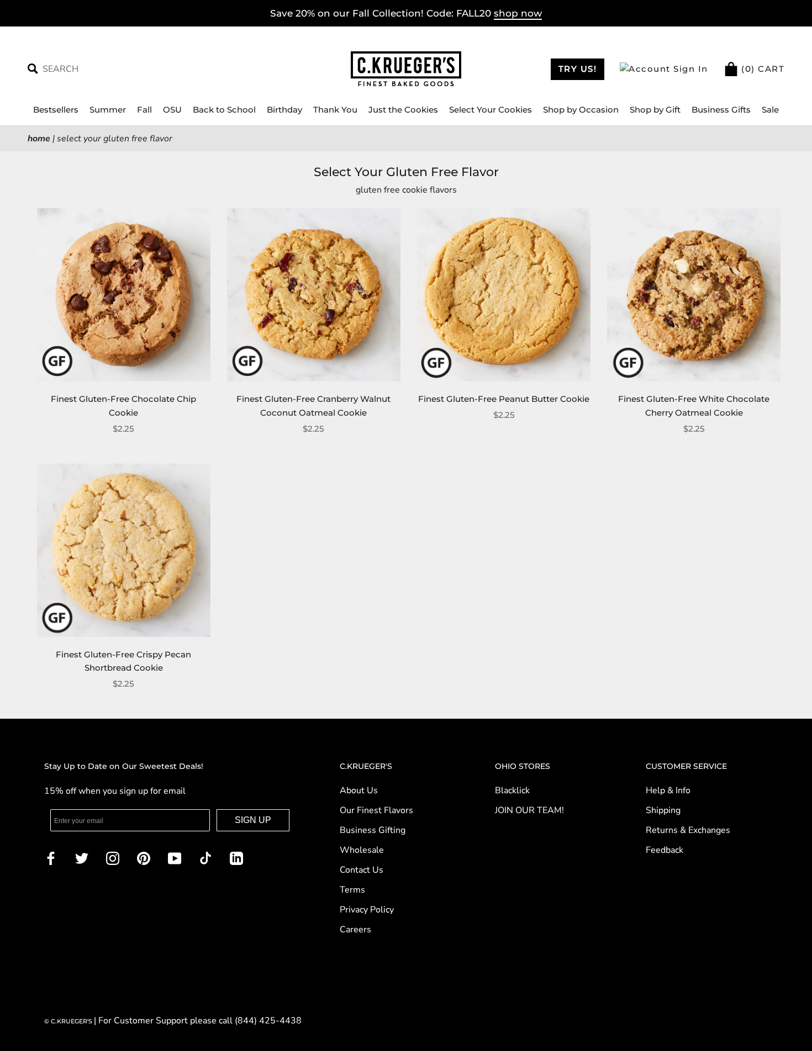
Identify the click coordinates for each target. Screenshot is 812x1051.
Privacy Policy (367, 910)
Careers (355, 929)
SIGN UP (253, 820)
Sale (770, 109)
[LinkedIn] (236, 858)
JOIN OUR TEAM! (529, 810)
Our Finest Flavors (376, 810)
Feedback (664, 850)
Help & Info (668, 790)
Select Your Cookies (490, 109)
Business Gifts (721, 109)
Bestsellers (55, 109)
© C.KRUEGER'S (69, 1021)
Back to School (224, 109)
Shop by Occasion (581, 109)
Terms (352, 890)
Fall (144, 109)
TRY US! (577, 68)
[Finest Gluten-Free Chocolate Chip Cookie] (123, 294)
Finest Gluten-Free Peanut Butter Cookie (503, 399)
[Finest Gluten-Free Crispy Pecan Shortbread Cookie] (123, 550)
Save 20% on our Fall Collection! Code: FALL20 (406, 13)
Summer (107, 109)
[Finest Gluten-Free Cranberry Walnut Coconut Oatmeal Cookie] (313, 294)
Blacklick (512, 790)
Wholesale (362, 850)
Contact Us (361, 870)
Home (39, 138)
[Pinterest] (143, 858)
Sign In (689, 68)
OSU (172, 109)
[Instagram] (112, 858)
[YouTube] (174, 858)
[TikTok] (205, 858)
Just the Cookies (403, 109)
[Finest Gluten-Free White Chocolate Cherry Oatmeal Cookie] (694, 294)
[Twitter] (81, 858)
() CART (762, 68)
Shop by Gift (655, 109)
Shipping (663, 810)
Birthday (284, 109)
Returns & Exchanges (688, 830)
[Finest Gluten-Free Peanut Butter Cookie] (503, 294)
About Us (359, 790)
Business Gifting (372, 830)
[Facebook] (50, 858)
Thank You (335, 109)
